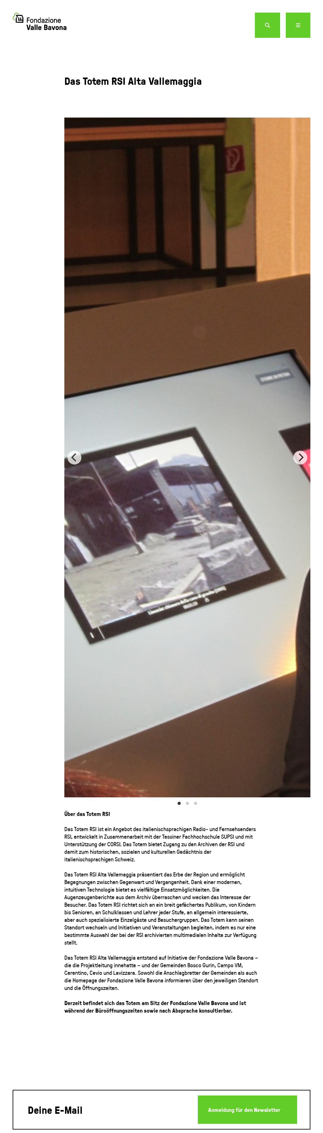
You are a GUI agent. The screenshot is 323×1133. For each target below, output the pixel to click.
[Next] (300, 458)
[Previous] (74, 458)
